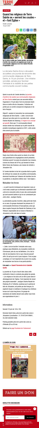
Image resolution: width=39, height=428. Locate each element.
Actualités (7, 10)
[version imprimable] (35, 31)
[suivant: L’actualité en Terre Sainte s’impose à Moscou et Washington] (34, 334)
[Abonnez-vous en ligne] (25, 3)
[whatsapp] (21, 31)
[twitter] (31, 31)
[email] (17, 31)
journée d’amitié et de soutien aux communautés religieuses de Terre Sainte (19, 96)
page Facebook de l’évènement (21, 328)
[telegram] (24, 31)
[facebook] (28, 31)
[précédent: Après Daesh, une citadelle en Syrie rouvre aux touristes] (30, 334)
